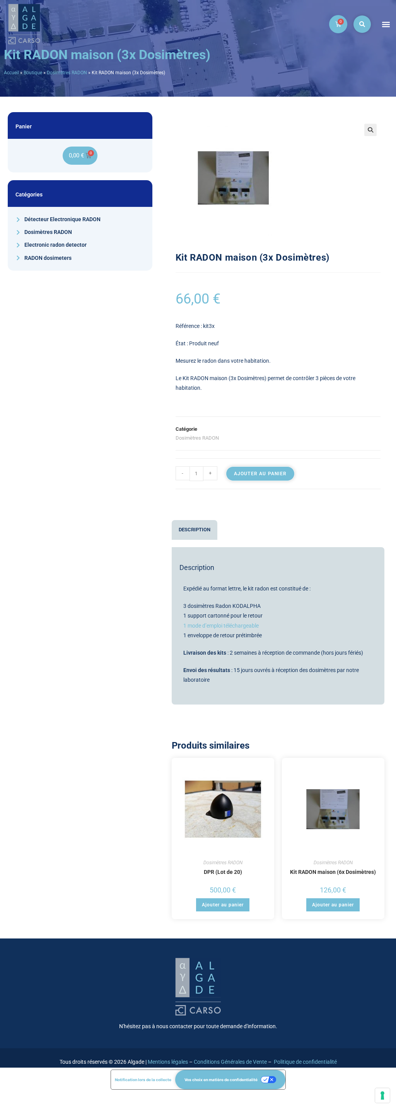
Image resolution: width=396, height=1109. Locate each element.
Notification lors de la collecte (143, 1079)
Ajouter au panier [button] (223, 905)
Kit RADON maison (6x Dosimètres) (333, 872)
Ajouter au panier (260, 473)
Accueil (11, 72)
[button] (385, 24)
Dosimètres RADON (67, 72)
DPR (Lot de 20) (223, 872)
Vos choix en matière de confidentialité (221, 1079)
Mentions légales (168, 1062)
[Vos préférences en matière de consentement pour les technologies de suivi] (382, 1095)
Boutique (33, 72)
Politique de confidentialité (305, 1062)
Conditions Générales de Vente (230, 1062)
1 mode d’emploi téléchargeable (221, 626)
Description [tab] (194, 529)
